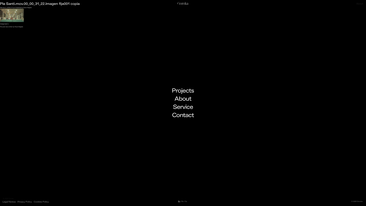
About (183, 98)
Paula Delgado (27, 7)
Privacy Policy (25, 202)
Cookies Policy (41, 202)
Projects (183, 90)
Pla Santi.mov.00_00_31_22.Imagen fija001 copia (40, 4)
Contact (183, 115)
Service (183, 107)
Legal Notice (9, 202)
